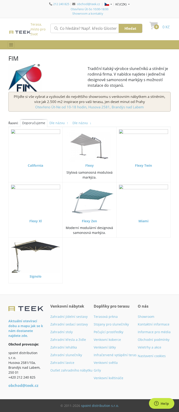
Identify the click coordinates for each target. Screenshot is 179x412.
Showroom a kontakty (87, 13)
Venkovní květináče (108, 378)
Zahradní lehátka (63, 347)
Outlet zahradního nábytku (71, 370)
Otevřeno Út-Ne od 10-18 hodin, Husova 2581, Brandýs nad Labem (89, 107)
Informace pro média (154, 332)
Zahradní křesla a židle (68, 339)
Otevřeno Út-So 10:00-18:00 (89, 9)
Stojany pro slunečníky (111, 324)
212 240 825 (61, 4)
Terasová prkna (106, 316)
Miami (143, 221)
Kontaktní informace (153, 324)
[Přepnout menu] (11, 44)
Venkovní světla (106, 362)
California (35, 165)
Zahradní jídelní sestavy (69, 316)
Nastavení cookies (152, 356)
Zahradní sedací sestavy (69, 324)
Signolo (35, 276)
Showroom (146, 316)
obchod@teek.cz (88, 4)
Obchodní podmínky (153, 339)
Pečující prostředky (108, 332)
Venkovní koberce (107, 339)
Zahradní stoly (61, 332)
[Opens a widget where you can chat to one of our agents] (161, 404)
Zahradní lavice (62, 362)
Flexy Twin (143, 165)
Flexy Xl (35, 221)
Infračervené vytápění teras (115, 355)
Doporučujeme (33, 123)
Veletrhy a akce (149, 347)
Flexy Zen (89, 221)
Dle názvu (58, 123)
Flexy (89, 165)
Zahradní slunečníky (66, 355)
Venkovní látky (105, 347)
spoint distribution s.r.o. (100, 405)
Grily (97, 370)
